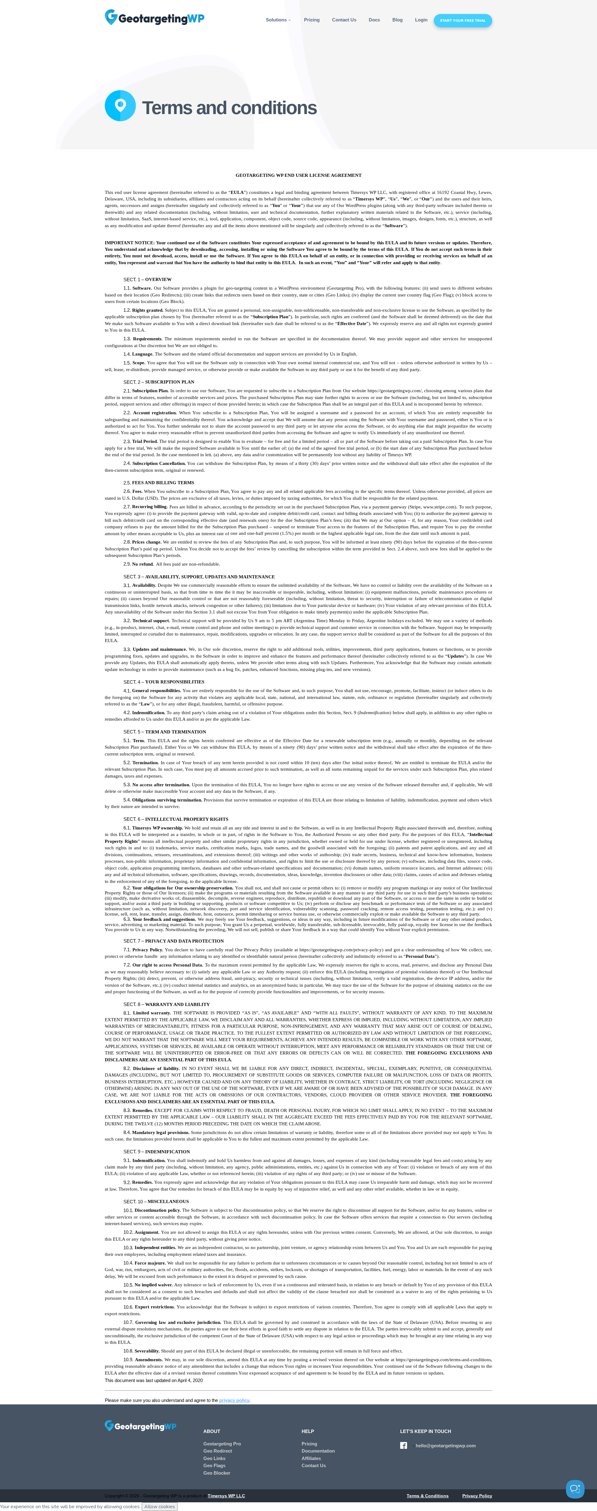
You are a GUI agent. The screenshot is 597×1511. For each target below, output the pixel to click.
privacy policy (234, 1400)
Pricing (312, 19)
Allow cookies (159, 1506)
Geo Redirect (217, 1451)
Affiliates (311, 1458)
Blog (397, 19)
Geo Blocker (216, 1473)
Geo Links (214, 1458)
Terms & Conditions (428, 1495)
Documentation (318, 1451)
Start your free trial (463, 20)
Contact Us (344, 19)
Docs (374, 19)
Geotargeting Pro (222, 1443)
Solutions (277, 19)
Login (421, 19)
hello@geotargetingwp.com (446, 1445)
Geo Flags (214, 1465)
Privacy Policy (477, 1495)
